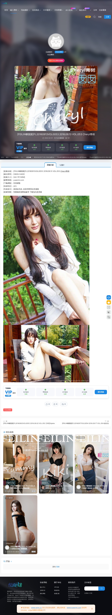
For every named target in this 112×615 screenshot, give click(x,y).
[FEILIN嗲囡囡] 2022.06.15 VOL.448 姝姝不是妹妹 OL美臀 (94, 487)
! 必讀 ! (62, 165)
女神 (95, 10)
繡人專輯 (13, 10)
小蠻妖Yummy (10, 483)
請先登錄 (90, 147)
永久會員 (70, 9)
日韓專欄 (57, 10)
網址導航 (42, 593)
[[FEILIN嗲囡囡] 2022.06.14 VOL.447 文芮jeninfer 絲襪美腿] (20, 518)
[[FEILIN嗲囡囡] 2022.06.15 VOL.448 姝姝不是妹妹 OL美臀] (92, 457)
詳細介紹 (50, 165)
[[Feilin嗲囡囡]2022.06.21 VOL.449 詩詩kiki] (56, 457)
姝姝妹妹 (80, 483)
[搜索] (94, 16)
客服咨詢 (56, 590)
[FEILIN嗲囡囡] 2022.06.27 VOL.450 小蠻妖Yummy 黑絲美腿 (22, 487)
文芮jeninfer (9, 543)
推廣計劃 (56, 593)
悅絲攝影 (24, 10)
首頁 (6, 10)
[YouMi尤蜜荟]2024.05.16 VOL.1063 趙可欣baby (51, 157)
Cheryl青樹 (59, 52)
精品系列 (84, 9)
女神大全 (42, 590)
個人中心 (42, 587)
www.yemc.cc (36, 608)
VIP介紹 (56, 587)
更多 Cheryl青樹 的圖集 (56, 60)
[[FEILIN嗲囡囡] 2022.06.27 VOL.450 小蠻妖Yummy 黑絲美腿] (20, 457)
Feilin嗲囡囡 (60, 55)
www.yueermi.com (74, 608)
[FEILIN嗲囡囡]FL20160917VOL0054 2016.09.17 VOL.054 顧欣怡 (85, 423)
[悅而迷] (4, 3)
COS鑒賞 (46, 10)
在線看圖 (102, 10)
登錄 (58, 567)
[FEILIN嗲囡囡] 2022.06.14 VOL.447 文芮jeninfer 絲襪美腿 (23, 547)
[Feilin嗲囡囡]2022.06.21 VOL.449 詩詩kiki (58, 487)
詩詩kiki (44, 483)
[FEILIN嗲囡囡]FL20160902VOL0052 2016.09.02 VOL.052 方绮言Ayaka (29, 423)
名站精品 (35, 10)
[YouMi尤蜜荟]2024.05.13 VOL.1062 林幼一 (82, 157)
